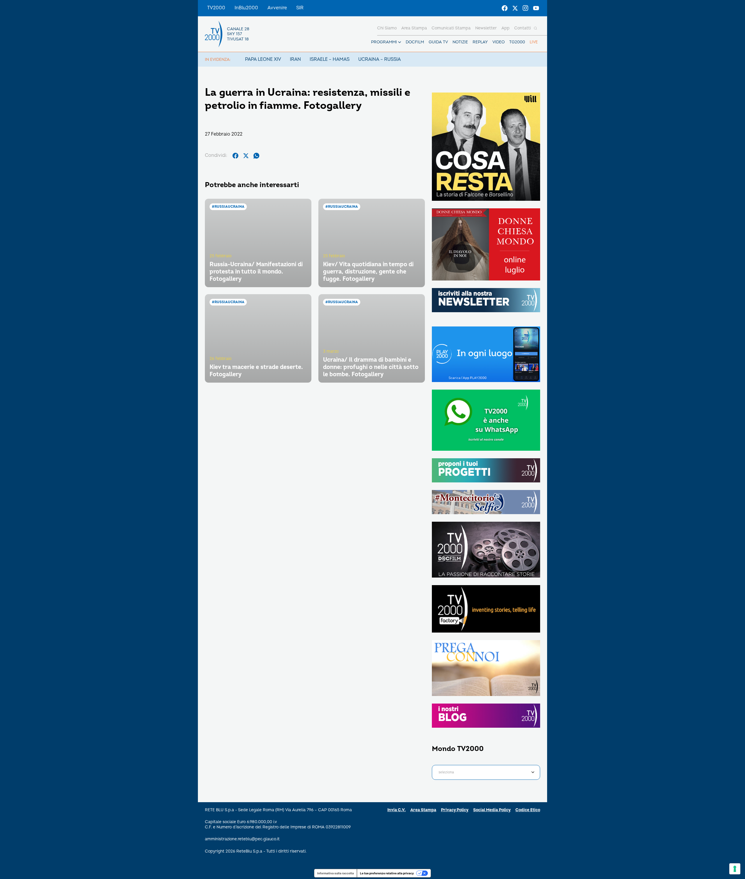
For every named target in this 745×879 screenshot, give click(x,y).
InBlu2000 (246, 8)
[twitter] (246, 156)
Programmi (384, 42)
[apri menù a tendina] (399, 42)
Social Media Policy (492, 809)
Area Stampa (423, 809)
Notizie (460, 42)
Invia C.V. (396, 809)
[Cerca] (535, 28)
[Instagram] (526, 8)
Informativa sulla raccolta (335, 873)
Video (498, 42)
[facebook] (235, 156)
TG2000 (517, 42)
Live (534, 42)
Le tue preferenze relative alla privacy (387, 873)
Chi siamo (387, 28)
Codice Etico (527, 809)
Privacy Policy (455, 809)
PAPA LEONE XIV (263, 59)
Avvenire (277, 8)
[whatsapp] (256, 156)
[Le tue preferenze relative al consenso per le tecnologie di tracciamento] (734, 868)
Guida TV (438, 42)
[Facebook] (505, 8)
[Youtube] (536, 8)
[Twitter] (515, 8)
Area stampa (414, 28)
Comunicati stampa (451, 28)
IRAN (295, 59)
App (505, 28)
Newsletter (486, 28)
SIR (300, 8)
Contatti (522, 28)
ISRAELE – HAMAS (330, 59)
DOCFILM (415, 42)
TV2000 (216, 8)
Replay (480, 42)
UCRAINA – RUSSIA (379, 59)
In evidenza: (217, 59)
